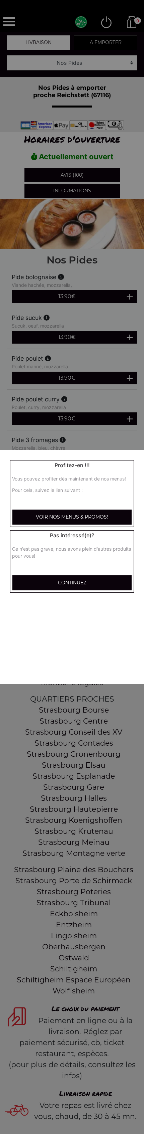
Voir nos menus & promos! (72, 517)
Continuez (72, 583)
